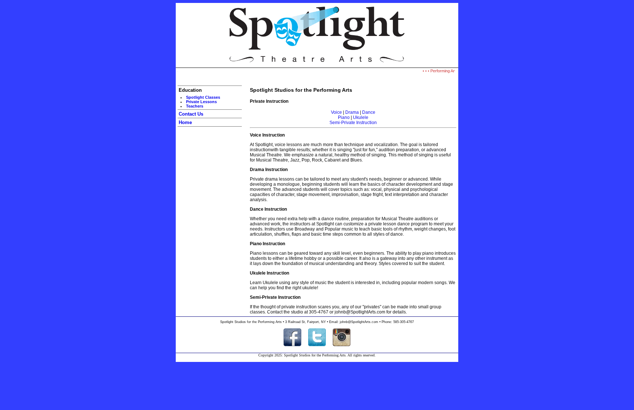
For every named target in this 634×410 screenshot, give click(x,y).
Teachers (194, 106)
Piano (344, 117)
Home (185, 122)
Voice (336, 112)
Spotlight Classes (203, 97)
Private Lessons (201, 101)
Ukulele (360, 117)
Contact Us (191, 114)
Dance (368, 112)
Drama (352, 112)
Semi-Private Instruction (353, 122)
